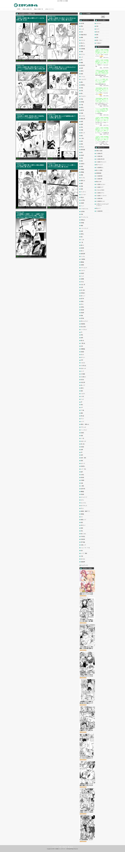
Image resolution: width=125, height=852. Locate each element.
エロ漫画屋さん (99, 167)
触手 (82, 471)
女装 (82, 287)
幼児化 (82, 379)
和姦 (82, 99)
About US (64, 847)
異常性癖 (83, 149)
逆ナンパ (83, 295)
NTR (82, 360)
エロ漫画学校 (99, 176)
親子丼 (82, 110)
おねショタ (83, 368)
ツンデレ (83, 256)
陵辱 (82, 166)
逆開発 (82, 264)
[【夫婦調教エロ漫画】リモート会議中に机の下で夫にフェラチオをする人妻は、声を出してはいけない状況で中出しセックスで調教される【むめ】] (31, 238)
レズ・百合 (83, 469)
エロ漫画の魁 (99, 156)
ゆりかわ (83, 559)
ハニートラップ (84, 228)
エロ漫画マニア (99, 187)
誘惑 (82, 460)
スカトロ (83, 40)
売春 (82, 214)
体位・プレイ (99, 40)
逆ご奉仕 (83, 290)
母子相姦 (83, 542)
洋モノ (82, 304)
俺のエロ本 (98, 181)
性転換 (82, 477)
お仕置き (83, 200)
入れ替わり (83, 376)
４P (82, 407)
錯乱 (82, 135)
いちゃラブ (21, 256)
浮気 (82, 90)
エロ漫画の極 (99, 198)
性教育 (82, 432)
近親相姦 (83, 48)
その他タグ (98, 43)
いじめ (82, 239)
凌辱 (82, 449)
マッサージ (83, 191)
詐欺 (82, 346)
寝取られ (83, 46)
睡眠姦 (82, 262)
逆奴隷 (82, 309)
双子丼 (82, 298)
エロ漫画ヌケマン (100, 192)
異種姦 (82, 172)
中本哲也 (83, 536)
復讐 (82, 124)
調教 (17, 256)
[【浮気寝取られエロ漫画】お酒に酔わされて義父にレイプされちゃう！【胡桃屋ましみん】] (87, 679)
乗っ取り (83, 444)
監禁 (82, 68)
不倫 (17, 60)
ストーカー (83, 194)
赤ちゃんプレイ (84, 321)
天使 (82, 556)
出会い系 (83, 284)
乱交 (82, 31)
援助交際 (83, 253)
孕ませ (82, 146)
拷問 (82, 337)
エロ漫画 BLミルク (100, 201)
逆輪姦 (82, 169)
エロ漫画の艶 (99, 178)
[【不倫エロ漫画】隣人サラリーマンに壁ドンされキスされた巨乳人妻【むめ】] (62, 189)
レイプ (82, 421)
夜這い (82, 107)
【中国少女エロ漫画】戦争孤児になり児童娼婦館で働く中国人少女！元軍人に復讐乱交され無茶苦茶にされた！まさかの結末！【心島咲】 (101, 73)
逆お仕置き (83, 326)
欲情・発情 (21, 60)
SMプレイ (83, 525)
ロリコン (83, 54)
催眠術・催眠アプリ (85, 511)
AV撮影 (82, 480)
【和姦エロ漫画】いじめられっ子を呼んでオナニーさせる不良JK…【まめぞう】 (86, 675)
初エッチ (83, 132)
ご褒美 (82, 486)
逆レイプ (83, 385)
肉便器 (82, 446)
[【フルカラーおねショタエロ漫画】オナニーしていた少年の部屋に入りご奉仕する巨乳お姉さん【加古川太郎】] (87, 570)
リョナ (82, 399)
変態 (82, 175)
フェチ (82, 276)
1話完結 (83, 211)
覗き (82, 152)
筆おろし (83, 43)
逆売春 (82, 318)
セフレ (82, 500)
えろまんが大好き (100, 190)
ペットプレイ (84, 430)
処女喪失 (83, 65)
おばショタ (83, 441)
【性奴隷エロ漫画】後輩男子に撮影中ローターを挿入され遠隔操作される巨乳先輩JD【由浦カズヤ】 (86, 729)
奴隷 (82, 231)
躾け (82, 236)
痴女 (82, 160)
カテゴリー (98, 23)
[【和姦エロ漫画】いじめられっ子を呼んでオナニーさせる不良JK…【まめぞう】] (87, 652)
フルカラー (83, 96)
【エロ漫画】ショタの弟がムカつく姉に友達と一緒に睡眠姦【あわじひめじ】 (86, 620)
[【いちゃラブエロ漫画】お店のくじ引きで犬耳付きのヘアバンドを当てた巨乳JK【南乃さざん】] (87, 734)
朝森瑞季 (83, 561)
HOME (18, 9)
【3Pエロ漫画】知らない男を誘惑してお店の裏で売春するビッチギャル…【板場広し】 (86, 647)
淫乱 (82, 127)
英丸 (82, 530)
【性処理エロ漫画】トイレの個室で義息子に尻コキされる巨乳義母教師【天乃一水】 (86, 784)
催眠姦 (82, 514)
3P (17, 109)
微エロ (82, 245)
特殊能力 (83, 293)
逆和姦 (82, 101)
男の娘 (82, 416)
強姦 (82, 51)
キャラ (97, 29)
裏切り (82, 388)
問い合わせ (70, 847)
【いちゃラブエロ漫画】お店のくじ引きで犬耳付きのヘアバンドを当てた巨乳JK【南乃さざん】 (86, 757)
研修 (82, 186)
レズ (82, 57)
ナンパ (82, 205)
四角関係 (83, 324)
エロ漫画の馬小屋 (100, 159)
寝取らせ (83, 180)
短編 (82, 113)
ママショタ (83, 427)
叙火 (82, 550)
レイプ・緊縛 (84, 553)
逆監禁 (82, 312)
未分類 (82, 23)
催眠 (82, 225)
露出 (82, 82)
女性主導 (83, 382)
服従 (82, 390)
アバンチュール (84, 217)
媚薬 (82, 73)
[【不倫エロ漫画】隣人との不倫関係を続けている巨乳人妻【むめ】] (62, 140)
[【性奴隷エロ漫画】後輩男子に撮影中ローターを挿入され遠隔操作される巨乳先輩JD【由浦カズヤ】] (87, 707)
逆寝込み (83, 220)
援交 (82, 522)
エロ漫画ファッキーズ (101, 195)
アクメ (82, 418)
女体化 (82, 474)
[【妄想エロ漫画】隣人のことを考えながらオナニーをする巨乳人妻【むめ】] (62, 91)
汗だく (82, 508)
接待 (82, 141)
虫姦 (82, 483)
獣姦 (82, 315)
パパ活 (82, 438)
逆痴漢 (82, 351)
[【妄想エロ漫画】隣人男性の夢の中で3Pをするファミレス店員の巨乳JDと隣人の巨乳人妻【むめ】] (31, 91)
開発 (82, 144)
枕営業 (82, 248)
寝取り (82, 71)
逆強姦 (82, 222)
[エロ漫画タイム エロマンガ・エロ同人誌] (26, 4)
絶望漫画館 (98, 173)
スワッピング (84, 267)
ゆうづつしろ (84, 505)
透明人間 (83, 118)
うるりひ (83, 362)
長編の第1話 (84, 34)
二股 (82, 242)
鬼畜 (82, 435)
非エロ (82, 354)
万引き (82, 281)
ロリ (82, 516)
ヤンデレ (83, 177)
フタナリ (83, 270)
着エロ (82, 250)
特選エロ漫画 (99, 150)
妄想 (19, 109)
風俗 (82, 189)
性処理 (17, 158)
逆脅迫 (82, 307)
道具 (97, 37)
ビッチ (82, 371)
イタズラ (83, 393)
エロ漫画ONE (99, 211)
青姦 (82, 87)
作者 (97, 26)
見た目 (97, 31)
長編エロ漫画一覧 (38, 9)
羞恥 (82, 413)
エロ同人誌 (83, 365)
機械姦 (82, 491)
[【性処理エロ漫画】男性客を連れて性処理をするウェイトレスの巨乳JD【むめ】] (31, 140)
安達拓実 (83, 539)
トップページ (55, 847)
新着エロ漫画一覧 (27, 9)
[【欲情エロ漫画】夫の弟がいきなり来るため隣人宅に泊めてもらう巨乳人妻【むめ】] (62, 42)
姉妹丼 (82, 155)
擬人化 (82, 340)
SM (81, 59)
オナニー (83, 357)
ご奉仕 (82, 138)
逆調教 (82, 279)
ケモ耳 (82, 396)
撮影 (82, 183)
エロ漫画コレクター (100, 184)
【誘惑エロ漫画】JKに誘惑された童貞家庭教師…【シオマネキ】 (86, 839)
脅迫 (82, 26)
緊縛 (82, 528)
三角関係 (83, 259)
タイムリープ (84, 497)
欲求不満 (83, 488)
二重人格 (83, 343)
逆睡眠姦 (83, 349)
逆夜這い (83, 163)
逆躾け (82, 301)
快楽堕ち (83, 466)
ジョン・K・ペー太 (85, 547)
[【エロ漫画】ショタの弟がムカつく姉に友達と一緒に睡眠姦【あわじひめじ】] (87, 598)
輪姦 (82, 62)
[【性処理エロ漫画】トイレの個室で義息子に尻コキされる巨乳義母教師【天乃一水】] (87, 761)
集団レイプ (83, 519)
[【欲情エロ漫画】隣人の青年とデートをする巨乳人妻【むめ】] (31, 42)
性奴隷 (82, 494)
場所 (97, 34)
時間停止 (83, 85)
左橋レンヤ (83, 545)
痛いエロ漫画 (99, 170)
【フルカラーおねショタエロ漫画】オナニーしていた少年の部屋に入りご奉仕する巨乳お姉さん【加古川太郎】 (86, 593)
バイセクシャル (84, 208)
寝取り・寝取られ (85, 424)
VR (81, 452)
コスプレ (83, 116)
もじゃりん (83, 502)
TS (81, 332)
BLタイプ (98, 208)
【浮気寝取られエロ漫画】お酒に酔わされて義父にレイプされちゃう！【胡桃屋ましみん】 (86, 702)
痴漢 (82, 121)
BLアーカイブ (99, 164)
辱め (82, 404)
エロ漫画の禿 (99, 153)
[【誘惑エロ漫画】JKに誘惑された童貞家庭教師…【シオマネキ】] (87, 816)
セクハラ (83, 463)
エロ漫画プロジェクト (101, 162)
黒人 (82, 93)
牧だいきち (83, 533)
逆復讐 (82, 203)
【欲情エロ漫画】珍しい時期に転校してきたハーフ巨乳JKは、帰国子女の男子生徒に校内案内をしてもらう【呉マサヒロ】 (86, 811)
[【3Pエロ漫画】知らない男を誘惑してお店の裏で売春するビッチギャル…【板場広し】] (87, 625)
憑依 (82, 158)
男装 (82, 335)
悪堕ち (82, 234)
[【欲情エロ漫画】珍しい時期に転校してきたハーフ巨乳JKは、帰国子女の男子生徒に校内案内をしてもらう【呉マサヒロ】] (87, 789)
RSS (60, 847)
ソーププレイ (84, 329)
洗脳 (82, 130)
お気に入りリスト (49, 9)
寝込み (82, 197)
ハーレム (83, 76)
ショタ (82, 29)
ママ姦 (82, 410)
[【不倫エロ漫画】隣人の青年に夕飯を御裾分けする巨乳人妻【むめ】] (31, 189)
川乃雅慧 (83, 374)
